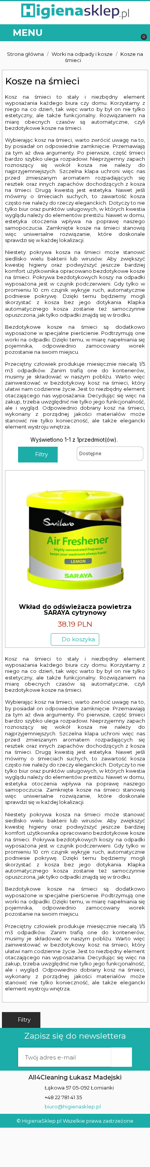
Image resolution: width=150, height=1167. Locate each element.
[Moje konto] (111, 33)
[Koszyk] (140, 33)
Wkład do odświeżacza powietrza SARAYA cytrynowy (75, 609)
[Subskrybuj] (121, 1057)
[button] (128, 33)
